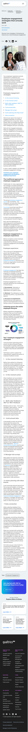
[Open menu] (23, 3)
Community (6, 693)
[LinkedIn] (13, 714)
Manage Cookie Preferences (10, 728)
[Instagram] (3, 714)
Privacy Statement (7, 722)
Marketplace (18, 702)
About (16, 693)
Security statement (7, 725)
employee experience (9, 260)
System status (6, 709)
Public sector (6, 682)
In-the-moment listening (12, 98)
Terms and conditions (18, 722)
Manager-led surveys (11, 110)
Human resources (19, 686)
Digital (16, 684)
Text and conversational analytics (10, 444)
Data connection (9, 115)
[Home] (6, 4)
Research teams (19, 680)
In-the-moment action (11, 100)
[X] (9, 714)
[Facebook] (6, 714)
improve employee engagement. (12, 496)
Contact (17, 695)
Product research (19, 682)
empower (7, 465)
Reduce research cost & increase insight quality (7, 663)
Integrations (18, 704)
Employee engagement (9, 270)
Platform (17, 697)
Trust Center (18, 709)
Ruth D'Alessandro (6, 27)
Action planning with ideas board (14, 112)
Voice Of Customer (19, 653)
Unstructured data (10, 107)
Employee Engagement (12, 575)
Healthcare (5, 677)
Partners (17, 706)
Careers (17, 700)
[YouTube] (16, 714)
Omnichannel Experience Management (18, 657)
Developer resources (8, 703)
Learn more (8, 589)
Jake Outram (4, 29)
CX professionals (19, 677)
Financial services (7, 680)
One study (6, 207)
